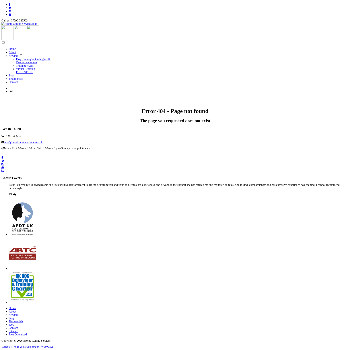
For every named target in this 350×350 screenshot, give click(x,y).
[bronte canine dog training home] (19, 23)
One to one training (27, 62)
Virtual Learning (25, 68)
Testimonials (16, 78)
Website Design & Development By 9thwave (27, 346)
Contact (13, 82)
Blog (11, 75)
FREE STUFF (24, 72)
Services (13, 55)
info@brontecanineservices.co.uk (23, 142)
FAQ (12, 324)
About (12, 52)
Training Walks (25, 65)
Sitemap (13, 331)
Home (12, 48)
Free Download (18, 334)
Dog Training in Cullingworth (33, 59)
